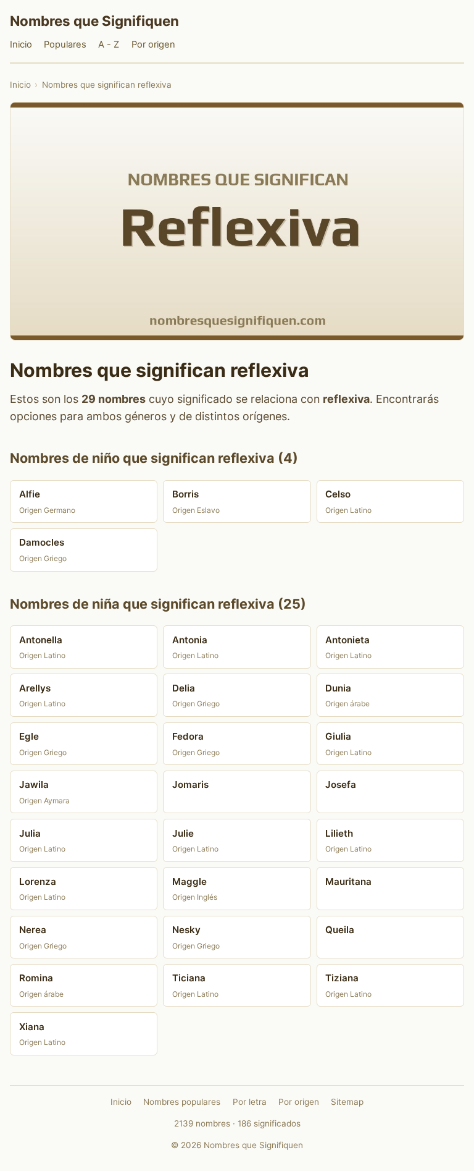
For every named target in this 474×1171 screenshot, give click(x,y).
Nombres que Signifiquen (94, 20)
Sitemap (347, 1102)
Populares (65, 44)
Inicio (21, 44)
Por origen (153, 44)
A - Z (108, 44)
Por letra (250, 1102)
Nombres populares (181, 1102)
